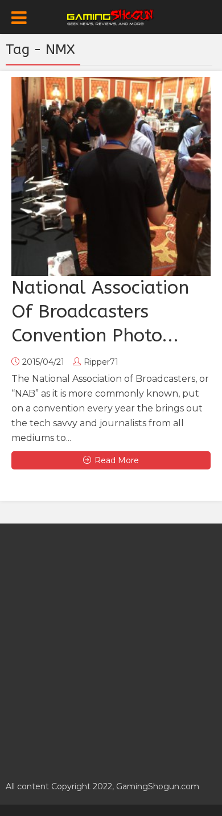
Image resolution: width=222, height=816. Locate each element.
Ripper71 (101, 362)
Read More (116, 460)
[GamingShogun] (111, 16)
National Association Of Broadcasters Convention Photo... (100, 311)
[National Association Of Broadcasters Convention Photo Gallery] (111, 176)
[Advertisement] (111, 646)
